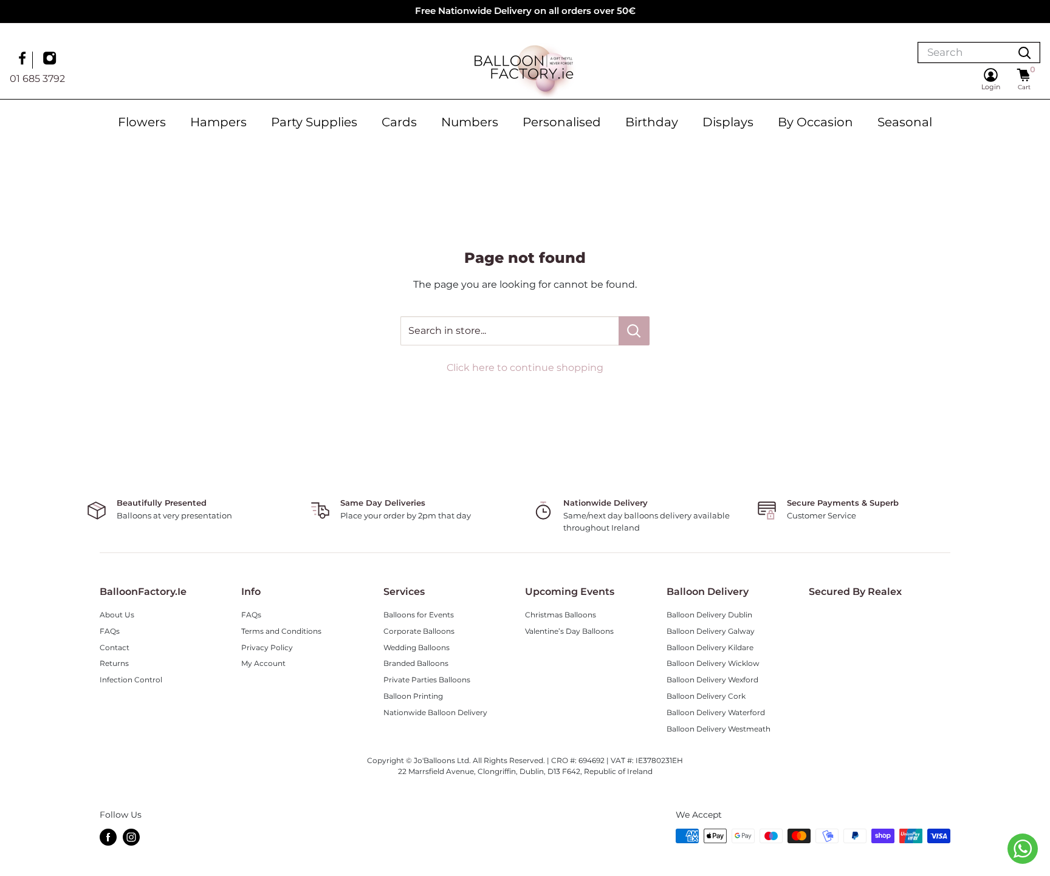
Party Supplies (314, 122)
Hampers (218, 122)
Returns (114, 663)
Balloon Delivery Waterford (716, 712)
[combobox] (963, 52)
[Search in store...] (634, 330)
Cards (399, 122)
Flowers (142, 122)
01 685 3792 (37, 78)
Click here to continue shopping (525, 367)
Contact (114, 647)
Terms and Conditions (281, 631)
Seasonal (904, 122)
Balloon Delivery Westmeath (718, 728)
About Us (117, 614)
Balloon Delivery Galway (711, 631)
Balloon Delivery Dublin (709, 614)
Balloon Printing (413, 696)
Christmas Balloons (560, 614)
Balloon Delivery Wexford (712, 679)
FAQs (110, 631)
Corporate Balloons (419, 631)
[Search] (1024, 52)
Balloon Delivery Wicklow (713, 663)
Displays (727, 122)
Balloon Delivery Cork (706, 696)
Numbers (469, 122)
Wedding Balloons (416, 647)
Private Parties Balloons (426, 679)
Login (990, 87)
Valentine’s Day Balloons (569, 631)
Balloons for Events (418, 614)
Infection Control (131, 679)
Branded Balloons (415, 663)
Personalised (562, 122)
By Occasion (815, 122)
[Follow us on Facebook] (23, 59)
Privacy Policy (267, 647)
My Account (263, 663)
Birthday (651, 122)
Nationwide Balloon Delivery (435, 712)
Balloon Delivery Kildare (710, 647)
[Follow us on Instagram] (51, 59)
